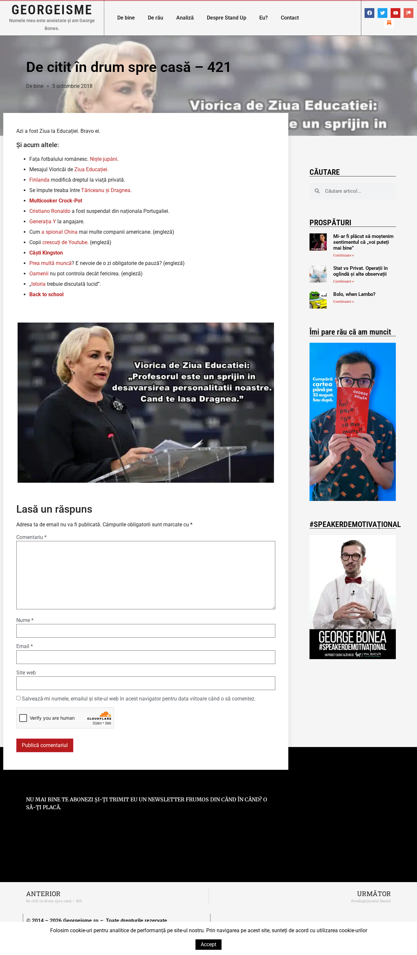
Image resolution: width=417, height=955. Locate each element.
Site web (26, 672)
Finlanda (39, 180)
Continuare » (343, 255)
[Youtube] (395, 13)
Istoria (38, 284)
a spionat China (59, 232)
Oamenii (39, 273)
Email (24, 646)
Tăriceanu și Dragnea (105, 190)
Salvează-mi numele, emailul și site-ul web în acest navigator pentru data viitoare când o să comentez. (139, 698)
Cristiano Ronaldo (49, 211)
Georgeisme (52, 10)
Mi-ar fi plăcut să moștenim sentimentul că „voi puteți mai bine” (363, 242)
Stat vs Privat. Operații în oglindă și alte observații (360, 271)
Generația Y (42, 221)
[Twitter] (382, 13)
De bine (126, 18)
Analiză (185, 18)
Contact (290, 18)
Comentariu (31, 537)
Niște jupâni (103, 159)
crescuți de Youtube (64, 242)
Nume (25, 620)
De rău (155, 18)
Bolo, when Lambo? (354, 294)
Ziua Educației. (91, 169)
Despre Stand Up (226, 18)
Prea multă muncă (50, 263)
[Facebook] (369, 13)
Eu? (263, 18)
